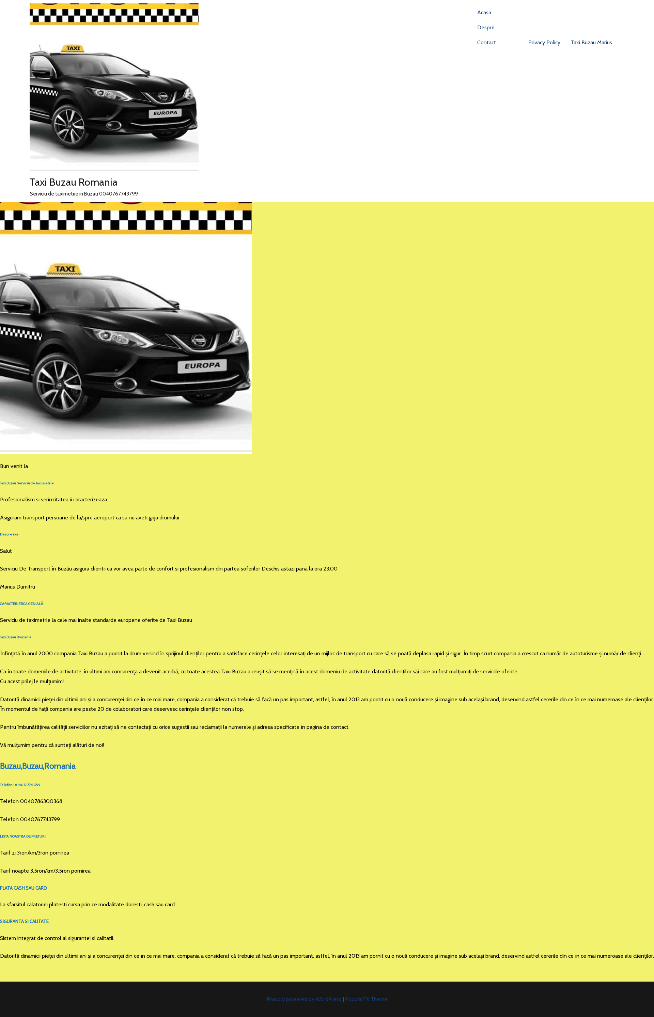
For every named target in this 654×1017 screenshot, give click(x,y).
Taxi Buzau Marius (591, 42)
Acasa (484, 12)
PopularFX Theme (366, 999)
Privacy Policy (544, 42)
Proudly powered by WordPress (305, 999)
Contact (486, 42)
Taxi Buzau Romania (74, 182)
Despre (486, 27)
